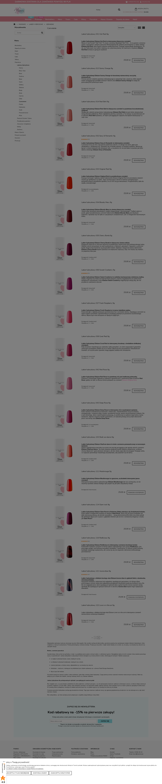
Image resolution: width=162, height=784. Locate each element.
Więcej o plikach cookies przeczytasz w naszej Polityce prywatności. (23, 769)
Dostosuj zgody (40, 773)
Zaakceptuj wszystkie (60, 773)
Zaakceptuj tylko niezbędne (17, 773)
